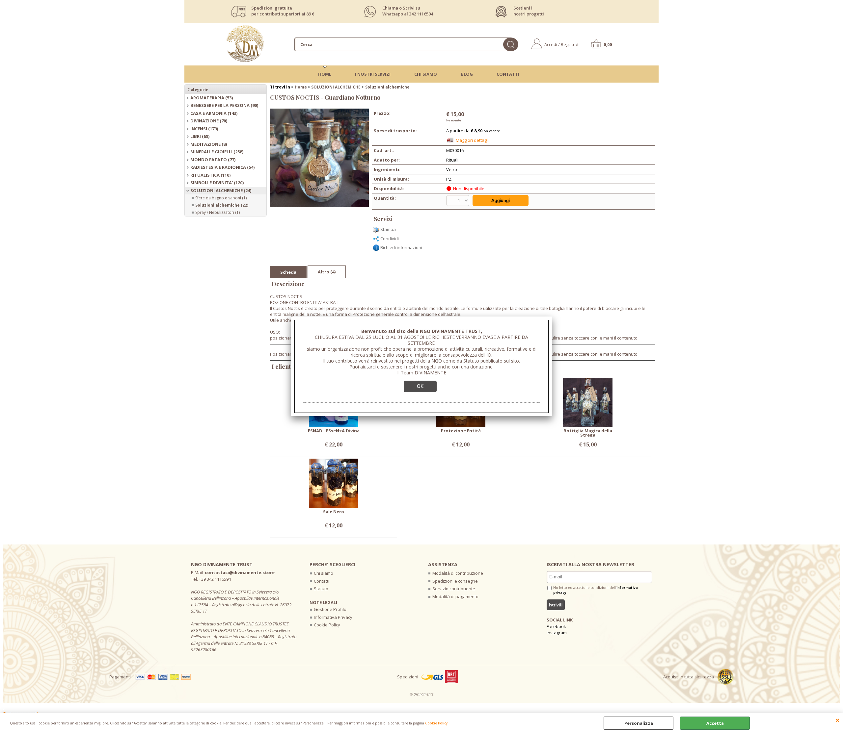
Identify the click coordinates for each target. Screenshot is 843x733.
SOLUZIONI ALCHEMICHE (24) (220, 190)
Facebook (556, 626)
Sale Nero (333, 512)
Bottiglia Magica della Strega (587, 433)
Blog (467, 74)
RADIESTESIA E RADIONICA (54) (222, 167)
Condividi (389, 238)
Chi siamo (323, 573)
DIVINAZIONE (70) (208, 121)
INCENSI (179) (204, 129)
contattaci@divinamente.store (240, 572)
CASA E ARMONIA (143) (213, 113)
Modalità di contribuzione (457, 573)
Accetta (715, 723)
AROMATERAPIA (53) (211, 98)
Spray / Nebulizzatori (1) (217, 212)
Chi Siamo (425, 74)
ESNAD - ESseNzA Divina (334, 431)
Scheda (288, 272)
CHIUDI (837, 720)
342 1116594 (421, 14)
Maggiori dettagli (472, 140)
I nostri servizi (373, 74)
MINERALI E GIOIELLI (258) (216, 152)
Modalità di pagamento (455, 596)
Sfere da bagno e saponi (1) (221, 198)
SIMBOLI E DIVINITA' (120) (217, 183)
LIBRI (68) (199, 136)
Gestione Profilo (330, 609)
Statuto (321, 589)
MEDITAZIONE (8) (208, 144)
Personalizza (638, 723)
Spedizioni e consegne (455, 581)
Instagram (557, 633)
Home (324, 74)
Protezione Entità (461, 431)
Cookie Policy (436, 723)
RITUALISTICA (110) (210, 175)
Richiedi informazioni (401, 247)
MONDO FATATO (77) (212, 160)
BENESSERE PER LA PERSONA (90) (224, 105)
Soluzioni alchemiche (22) (221, 205)
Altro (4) (327, 272)
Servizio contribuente (453, 589)
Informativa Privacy (333, 617)
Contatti (508, 74)
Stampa (388, 229)
